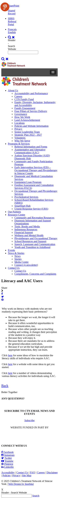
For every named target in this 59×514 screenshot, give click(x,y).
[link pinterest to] (2, 299)
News (17, 256)
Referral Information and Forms (30, 146)
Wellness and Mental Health (28, 235)
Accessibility (8, 472)
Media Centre (21, 262)
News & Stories (16, 253)
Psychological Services (26, 197)
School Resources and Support (30, 241)
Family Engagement (24, 108)
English (12, 32)
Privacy (18, 129)
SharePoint (13, 5)
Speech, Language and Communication (34, 244)
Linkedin (9, 467)
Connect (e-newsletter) (26, 265)
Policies (6, 475)
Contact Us (14, 268)
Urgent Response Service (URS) (31, 208)
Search (35, 495)
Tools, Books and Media (27, 226)
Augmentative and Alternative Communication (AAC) (29, 151)
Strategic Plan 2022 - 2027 (28, 134)
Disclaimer (52, 472)
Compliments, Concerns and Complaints (35, 273)
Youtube (9, 461)
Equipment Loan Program (27, 182)
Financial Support (23, 232)
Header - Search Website (12, 44)
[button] (53, 72)
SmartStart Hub (22, 205)
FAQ (32, 472)
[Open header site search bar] (12, 37)
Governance (20, 114)
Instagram (9, 455)
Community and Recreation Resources (34, 217)
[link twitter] (2, 296)
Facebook (8, 452)
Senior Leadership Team (27, 131)
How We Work (22, 117)
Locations (19, 123)
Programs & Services (19, 143)
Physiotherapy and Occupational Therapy (35, 238)
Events (11, 250)
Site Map (26, 475)
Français (12, 29)
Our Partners (14, 211)
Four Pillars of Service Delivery (30, 111)
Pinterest (8, 464)
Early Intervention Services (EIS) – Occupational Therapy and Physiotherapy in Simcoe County (35, 170)
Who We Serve (22, 140)
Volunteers (19, 137)
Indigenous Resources (25, 229)
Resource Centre (16, 214)
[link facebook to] (2, 293)
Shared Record (11, 12)
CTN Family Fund (24, 99)
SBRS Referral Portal (12, 21)
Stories (17, 259)
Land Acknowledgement (27, 120)
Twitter (8, 458)
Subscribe (29, 420)
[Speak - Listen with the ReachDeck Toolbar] (4, 6)
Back (4, 386)
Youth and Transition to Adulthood (32, 247)
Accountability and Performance (31, 93)
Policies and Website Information (31, 126)
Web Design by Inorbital (21, 484)
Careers (18, 96)
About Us (13, 90)
